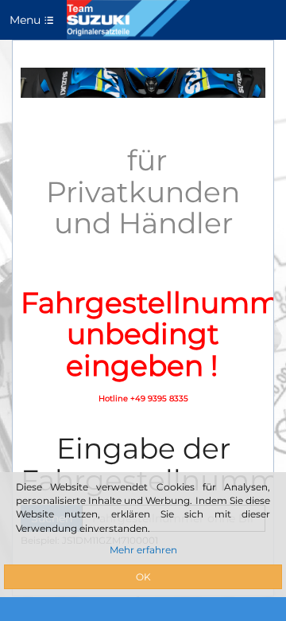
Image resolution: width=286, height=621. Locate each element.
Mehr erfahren (143, 550)
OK (143, 577)
